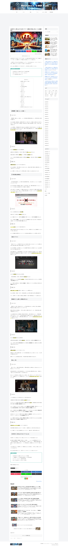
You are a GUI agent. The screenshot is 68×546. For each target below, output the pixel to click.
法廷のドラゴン (23, 91)
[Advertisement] (34, 19)
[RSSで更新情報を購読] (27, 478)
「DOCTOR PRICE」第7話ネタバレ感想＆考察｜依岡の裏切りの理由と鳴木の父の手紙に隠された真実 (51, 82)
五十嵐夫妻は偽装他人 (24, 86)
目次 (25, 79)
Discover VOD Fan (54, 64)
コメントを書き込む (26, 535)
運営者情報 (42, 543)
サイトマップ (52, 543)
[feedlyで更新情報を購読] (25, 478)
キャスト (23, 94)
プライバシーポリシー (47, 543)
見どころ (23, 85)
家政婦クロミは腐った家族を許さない (26, 96)
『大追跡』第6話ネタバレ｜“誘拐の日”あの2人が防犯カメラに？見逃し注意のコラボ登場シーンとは (51, 63)
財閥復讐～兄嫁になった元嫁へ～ (25, 81)
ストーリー (23, 82)
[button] (39, 51)
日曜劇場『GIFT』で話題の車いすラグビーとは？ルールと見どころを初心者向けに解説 (51, 73)
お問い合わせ (56, 543)
